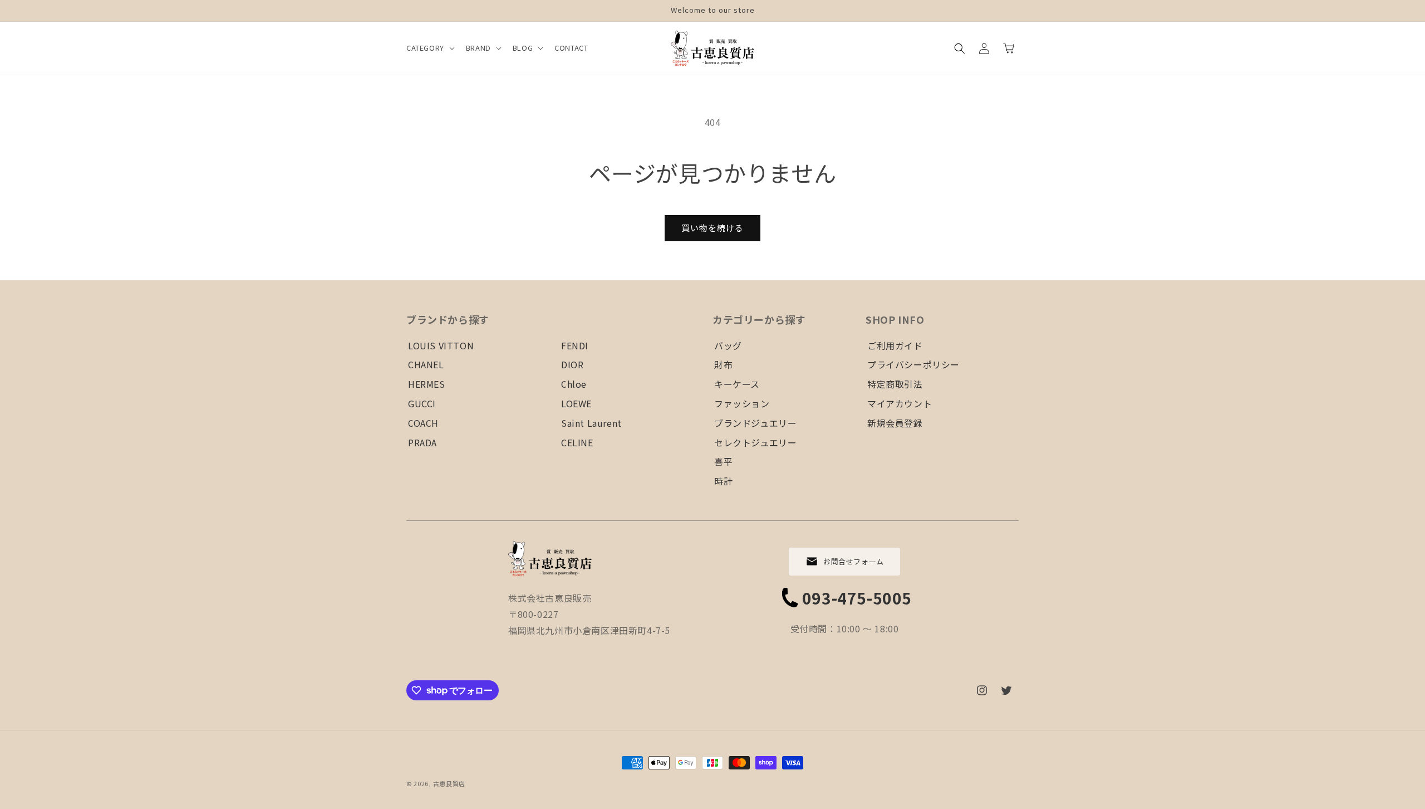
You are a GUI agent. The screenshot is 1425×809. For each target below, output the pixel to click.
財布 (723, 364)
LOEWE (576, 403)
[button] (429, 48)
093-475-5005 (857, 598)
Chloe (574, 384)
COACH (423, 423)
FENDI (574, 345)
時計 (723, 481)
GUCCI (422, 403)
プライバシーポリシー (913, 364)
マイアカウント (899, 403)
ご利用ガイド (895, 345)
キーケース (737, 384)
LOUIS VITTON (441, 345)
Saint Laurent (591, 423)
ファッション (742, 403)
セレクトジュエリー (755, 442)
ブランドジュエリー (755, 423)
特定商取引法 (895, 384)
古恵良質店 (449, 783)
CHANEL (426, 364)
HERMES (426, 384)
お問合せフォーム (853, 561)
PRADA (422, 442)
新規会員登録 (895, 423)
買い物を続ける (712, 227)
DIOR (572, 364)
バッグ (728, 345)
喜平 (723, 461)
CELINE (577, 442)
